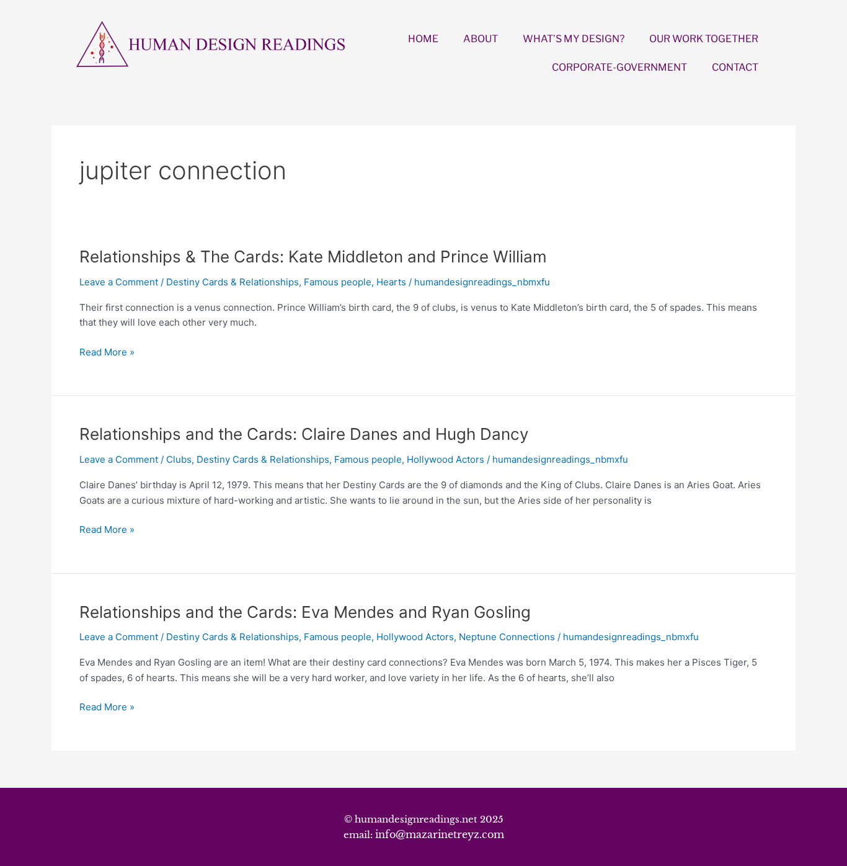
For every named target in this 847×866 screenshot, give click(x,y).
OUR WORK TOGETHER (703, 39)
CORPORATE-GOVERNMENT (619, 67)
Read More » (107, 352)
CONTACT (735, 67)
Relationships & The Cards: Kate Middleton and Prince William (313, 256)
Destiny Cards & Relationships (232, 282)
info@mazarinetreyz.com (439, 834)
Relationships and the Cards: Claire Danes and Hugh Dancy (303, 434)
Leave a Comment (118, 282)
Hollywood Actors (445, 459)
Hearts (391, 282)
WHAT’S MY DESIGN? (573, 39)
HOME (423, 39)
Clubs (179, 459)
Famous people (337, 282)
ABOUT (480, 39)
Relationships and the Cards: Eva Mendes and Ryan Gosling (305, 612)
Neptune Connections (507, 637)
